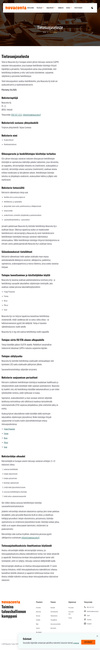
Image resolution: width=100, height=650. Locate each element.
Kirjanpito (53, 607)
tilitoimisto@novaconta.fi (32, 114)
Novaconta (30, 8)
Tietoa (68, 8)
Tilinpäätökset (54, 620)
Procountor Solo (71, 613)
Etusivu (44, 32)
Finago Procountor (9, 429)
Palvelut (39, 8)
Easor (5, 447)
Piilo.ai (6, 442)
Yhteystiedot (78, 8)
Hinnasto (60, 8)
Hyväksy (88, 642)
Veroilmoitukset (54, 612)
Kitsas (6, 438)
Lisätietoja (76, 643)
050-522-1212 (90, 607)
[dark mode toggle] (92, 7)
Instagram (89, 624)
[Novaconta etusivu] (13, 7)
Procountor (71, 607)
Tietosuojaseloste (53, 32)
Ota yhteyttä (38, 632)
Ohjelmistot (50, 8)
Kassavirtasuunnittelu (55, 624)
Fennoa (6, 433)
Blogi (37, 624)
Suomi (88, 615)
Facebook (89, 619)
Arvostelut (38, 607)
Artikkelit (38, 620)
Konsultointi (53, 628)
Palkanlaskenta (54, 616)
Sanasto (38, 628)
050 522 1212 (16, 114)
